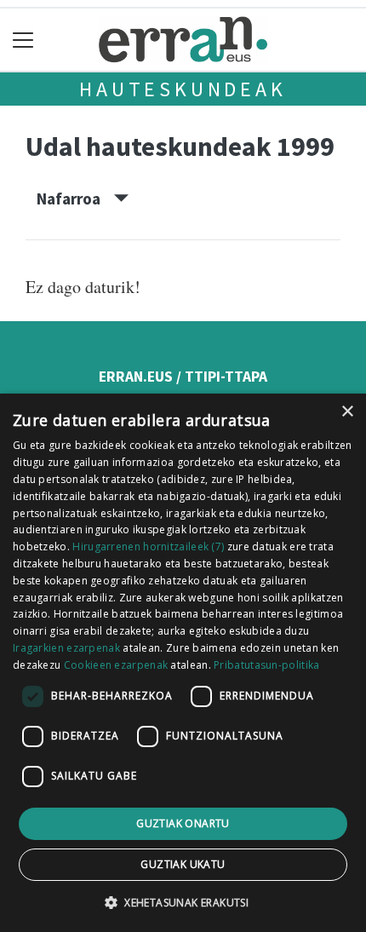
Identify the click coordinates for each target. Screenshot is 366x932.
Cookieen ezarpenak (116, 665)
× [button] (346, 412)
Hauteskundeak (182, 89)
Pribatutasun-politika (266, 665)
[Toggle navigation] (23, 40)
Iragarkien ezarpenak (66, 648)
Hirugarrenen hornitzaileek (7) (148, 546)
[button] (183, 902)
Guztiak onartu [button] (183, 823)
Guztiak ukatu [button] (182, 864)
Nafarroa (75, 198)
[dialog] (183, 663)
